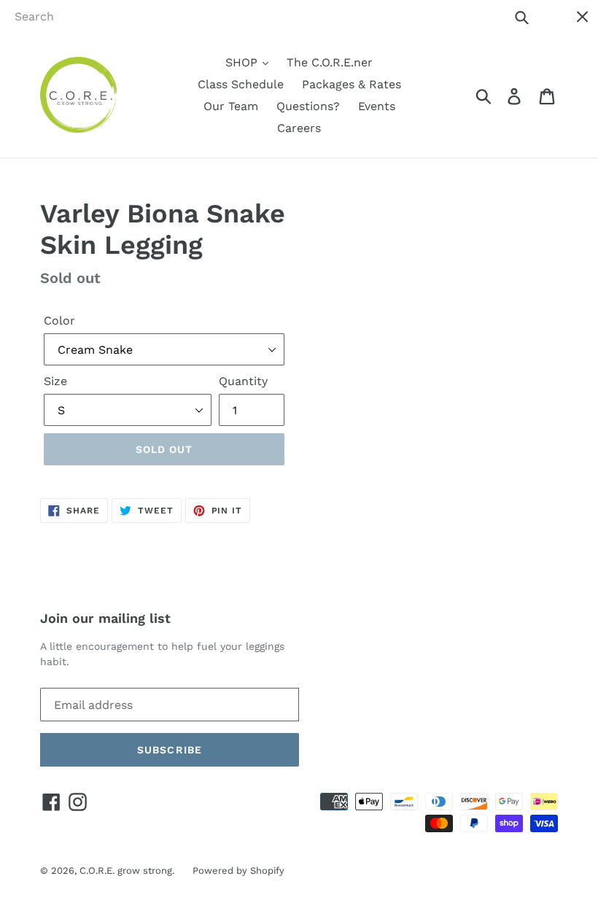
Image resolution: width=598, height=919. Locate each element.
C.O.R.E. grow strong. (126, 870)
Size (55, 381)
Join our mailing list (105, 618)
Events (376, 106)
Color (59, 320)
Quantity (243, 381)
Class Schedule (241, 84)
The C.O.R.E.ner (330, 62)
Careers (299, 128)
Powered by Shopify (238, 870)
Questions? (308, 106)
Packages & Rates (351, 84)
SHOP (243, 62)
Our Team (230, 106)
